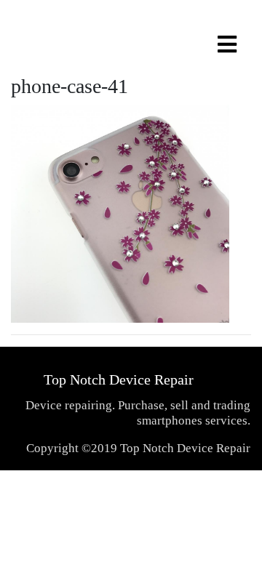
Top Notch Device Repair (119, 379)
